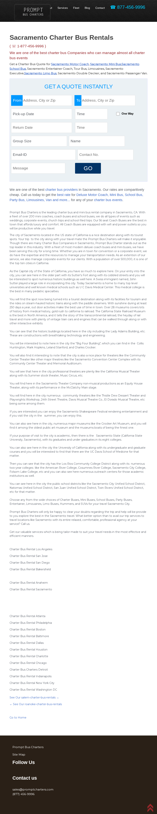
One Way (127, 113)
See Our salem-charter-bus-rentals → (34, 697)
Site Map (18, 754)
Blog (87, 7)
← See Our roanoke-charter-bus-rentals (36, 704)
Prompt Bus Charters (27, 747)
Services (62, 7)
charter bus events (108, 200)
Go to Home (18, 717)
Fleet (76, 7)
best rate (63, 195)
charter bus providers (61, 190)
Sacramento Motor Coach (70, 64)
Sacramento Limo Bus (40, 73)
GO (88, 168)
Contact (100, 7)
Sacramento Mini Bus (105, 64)
